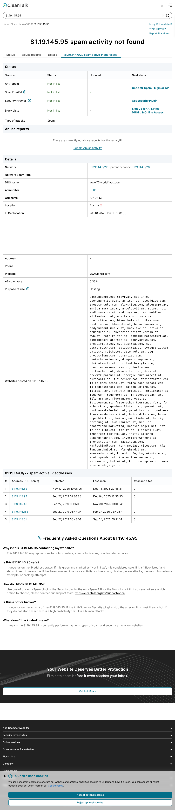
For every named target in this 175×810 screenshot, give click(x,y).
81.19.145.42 (19, 504)
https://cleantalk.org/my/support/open (100, 593)
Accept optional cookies (90, 794)
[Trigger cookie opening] (5, 776)
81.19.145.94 (19, 496)
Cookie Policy (55, 785)
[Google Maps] (125, 213)
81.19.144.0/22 (99, 167)
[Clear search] (163, 15)
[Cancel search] (162, 6)
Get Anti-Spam (87, 691)
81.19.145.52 (19, 488)
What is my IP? (157, 28)
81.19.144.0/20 (141, 167)
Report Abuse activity (87, 148)
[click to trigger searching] (168, 15)
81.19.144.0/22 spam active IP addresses (90, 54)
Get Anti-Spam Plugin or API (150, 88)
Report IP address (159, 33)
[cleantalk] (15, 5)
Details (52, 54)
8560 (93, 190)
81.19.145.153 (20, 511)
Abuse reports (31, 54)
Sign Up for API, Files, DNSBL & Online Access (148, 110)
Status (10, 54)
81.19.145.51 (19, 519)
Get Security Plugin (144, 100)
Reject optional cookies (90, 802)
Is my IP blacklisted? (160, 24)
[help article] (25, 92)
